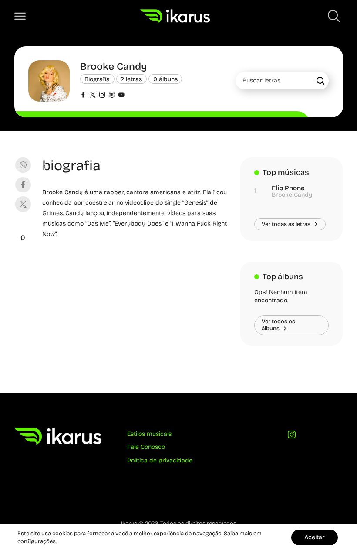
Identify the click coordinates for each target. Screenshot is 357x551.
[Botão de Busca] (334, 16)
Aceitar (314, 537)
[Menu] (20, 16)
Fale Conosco (146, 447)
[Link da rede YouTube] (121, 95)
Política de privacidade (159, 460)
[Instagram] (291, 436)
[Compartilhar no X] (22, 204)
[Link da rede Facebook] (83, 95)
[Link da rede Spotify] (112, 95)
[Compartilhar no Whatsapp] (22, 165)
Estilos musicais (149, 434)
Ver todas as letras (286, 224)
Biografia (97, 78)
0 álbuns (165, 78)
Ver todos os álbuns (278, 325)
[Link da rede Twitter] (93, 95)
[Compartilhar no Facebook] (22, 184)
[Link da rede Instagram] (102, 95)
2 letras (131, 78)
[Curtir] (23, 226)
